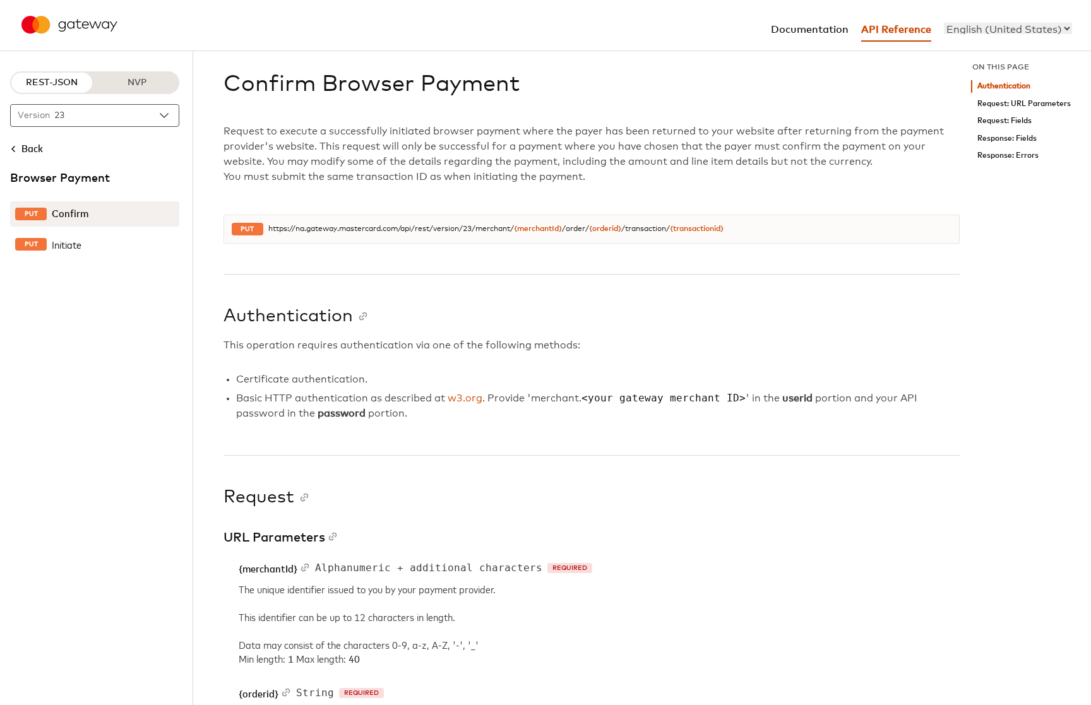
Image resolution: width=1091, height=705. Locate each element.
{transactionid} (697, 229)
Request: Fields (1004, 121)
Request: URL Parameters (1024, 104)
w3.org (465, 398)
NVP (137, 82)
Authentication (1003, 86)
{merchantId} (538, 229)
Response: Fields (1007, 138)
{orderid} (605, 229)
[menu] (1008, 28)
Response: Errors (1008, 155)
